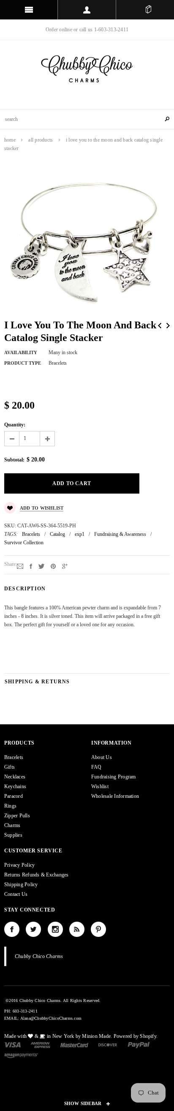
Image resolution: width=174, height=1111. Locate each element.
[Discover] (108, 1044)
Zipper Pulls (17, 816)
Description (25, 589)
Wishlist (100, 786)
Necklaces (14, 777)
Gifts (9, 767)
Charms (12, 825)
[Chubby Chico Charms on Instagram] (55, 929)
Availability (20, 352)
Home (10, 140)
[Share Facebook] (31, 566)
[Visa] (12, 1044)
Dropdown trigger (87, 9)
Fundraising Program (113, 777)
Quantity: (14, 425)
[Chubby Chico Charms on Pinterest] (98, 929)
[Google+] (65, 566)
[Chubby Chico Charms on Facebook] (11, 929)
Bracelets (31, 534)
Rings (10, 806)
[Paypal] (139, 1044)
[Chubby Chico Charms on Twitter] (33, 929)
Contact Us (15, 894)
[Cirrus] (21, 1055)
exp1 (79, 534)
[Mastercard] (74, 1044)
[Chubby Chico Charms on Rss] (76, 929)
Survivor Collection (24, 543)
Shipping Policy (21, 884)
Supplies (13, 835)
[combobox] (87, 119)
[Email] (20, 566)
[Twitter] (41, 566)
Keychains (15, 786)
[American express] (40, 1044)
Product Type (22, 363)
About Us (101, 757)
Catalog (57, 534)
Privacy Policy (19, 865)
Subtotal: (14, 460)
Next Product (168, 325)
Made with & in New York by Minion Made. (58, 1036)
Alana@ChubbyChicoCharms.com (51, 1018)
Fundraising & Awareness (120, 534)
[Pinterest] (53, 566)
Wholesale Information (115, 796)
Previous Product (159, 325)
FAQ (96, 767)
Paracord (13, 796)
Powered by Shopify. (136, 1036)
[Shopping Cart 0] (148, 9)
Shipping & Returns (37, 682)
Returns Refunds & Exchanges (36, 875)
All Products (40, 140)
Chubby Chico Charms (39, 956)
